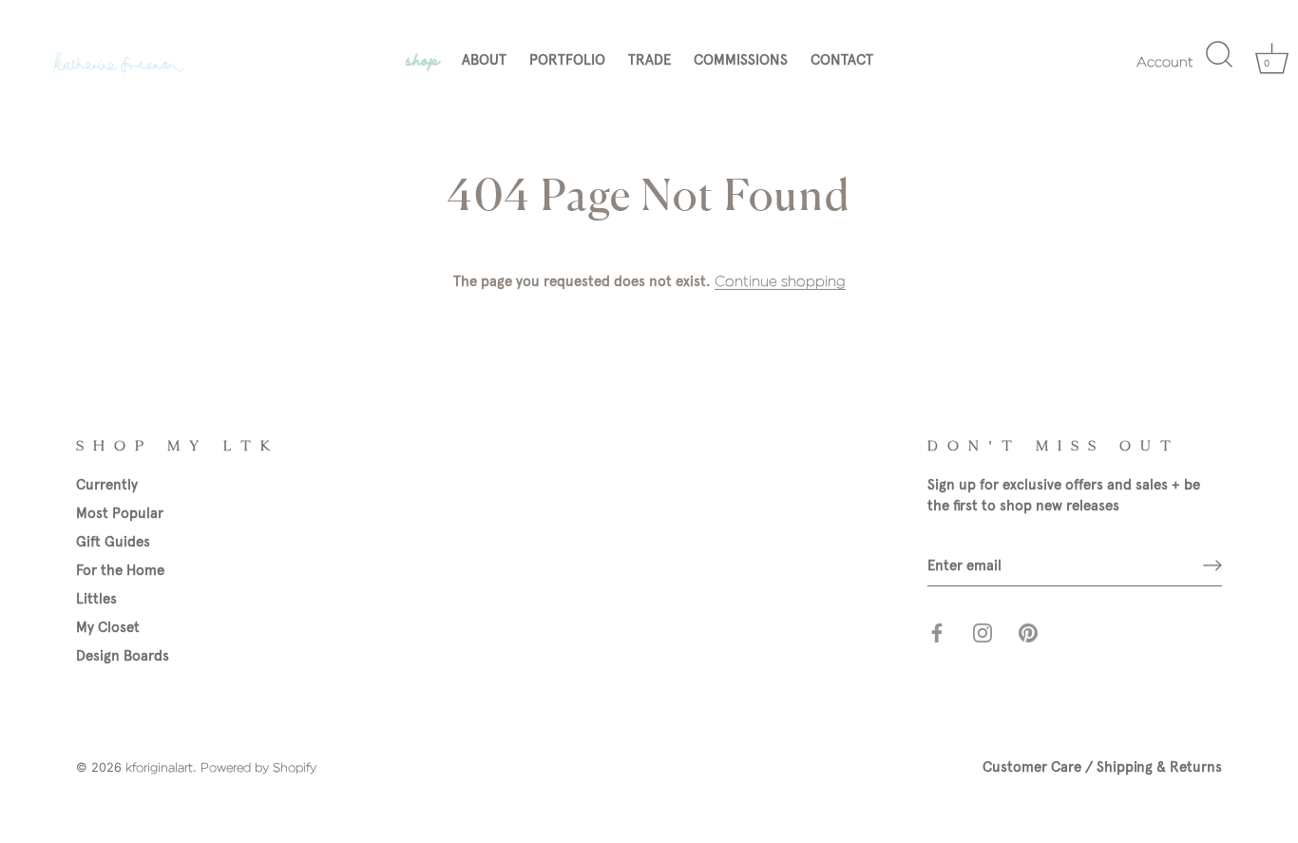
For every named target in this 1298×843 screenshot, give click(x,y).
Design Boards (122, 655)
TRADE (649, 59)
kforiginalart (159, 767)
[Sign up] (1212, 565)
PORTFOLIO (567, 59)
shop (422, 58)
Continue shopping (780, 281)
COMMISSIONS (741, 59)
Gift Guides (113, 541)
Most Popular (119, 513)
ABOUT (484, 59)
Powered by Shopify (258, 767)
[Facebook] (936, 632)
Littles (96, 598)
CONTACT (842, 59)
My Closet (108, 627)
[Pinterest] (1028, 632)
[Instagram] (982, 632)
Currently (107, 484)
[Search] (1217, 63)
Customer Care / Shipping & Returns (1102, 767)
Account (1164, 61)
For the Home (120, 570)
